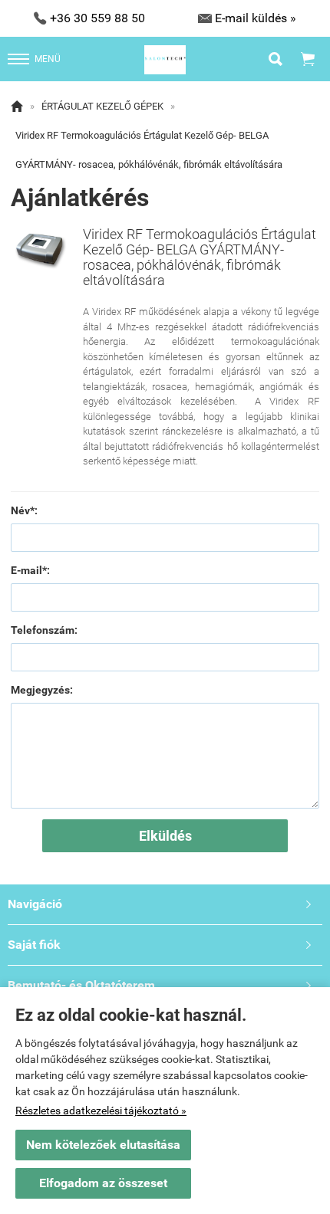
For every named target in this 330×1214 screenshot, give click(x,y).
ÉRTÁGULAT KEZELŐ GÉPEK (102, 106)
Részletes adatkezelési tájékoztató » (100, 1110)
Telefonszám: (44, 630)
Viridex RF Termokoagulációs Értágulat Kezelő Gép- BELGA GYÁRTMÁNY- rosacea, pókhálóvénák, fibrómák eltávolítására (148, 150)
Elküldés (165, 836)
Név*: (24, 510)
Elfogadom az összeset (103, 1183)
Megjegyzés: (42, 690)
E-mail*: (30, 570)
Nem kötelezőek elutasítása (103, 1144)
